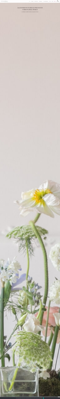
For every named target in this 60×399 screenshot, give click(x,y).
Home (29, 1)
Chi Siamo (32, 1)
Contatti (52, 1)
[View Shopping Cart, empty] (57, 1)
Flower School (36, 1)
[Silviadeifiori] (4, 1)
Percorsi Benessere (46, 1)
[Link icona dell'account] (58, 1)
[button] (42, 1)
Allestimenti (40, 1)
